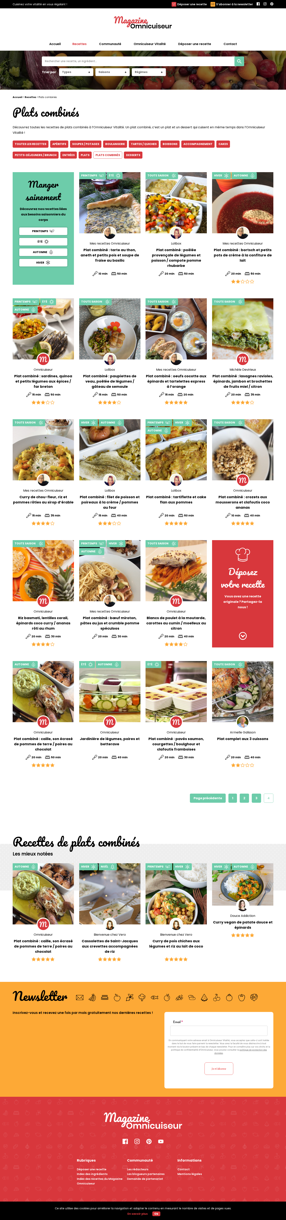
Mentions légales (189, 1174)
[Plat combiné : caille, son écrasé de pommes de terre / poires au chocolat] (43, 691)
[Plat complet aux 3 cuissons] (242, 691)
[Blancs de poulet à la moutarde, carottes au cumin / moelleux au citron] (176, 570)
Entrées (68, 155)
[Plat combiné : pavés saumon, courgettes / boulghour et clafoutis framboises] (176, 691)
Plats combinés (108, 155)
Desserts (133, 155)
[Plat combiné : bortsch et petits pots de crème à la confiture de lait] (242, 202)
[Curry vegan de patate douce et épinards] (242, 884)
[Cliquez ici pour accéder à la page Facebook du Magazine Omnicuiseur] (258, 4)
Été (40, 241)
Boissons (170, 144)
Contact (183, 1169)
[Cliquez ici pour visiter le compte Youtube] (160, 1142)
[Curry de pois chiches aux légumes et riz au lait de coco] (176, 893)
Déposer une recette (192, 4)
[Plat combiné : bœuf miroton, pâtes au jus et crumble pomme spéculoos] (109, 570)
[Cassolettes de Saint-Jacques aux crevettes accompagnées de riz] (109, 893)
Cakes (223, 144)
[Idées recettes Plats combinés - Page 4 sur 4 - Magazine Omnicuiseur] (143, 1121)
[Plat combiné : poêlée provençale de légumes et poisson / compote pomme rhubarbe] (176, 202)
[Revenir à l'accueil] (143, 22)
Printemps (40, 231)
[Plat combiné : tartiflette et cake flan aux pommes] (176, 449)
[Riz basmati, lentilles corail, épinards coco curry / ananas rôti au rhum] (43, 570)
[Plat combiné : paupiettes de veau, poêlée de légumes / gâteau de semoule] (109, 328)
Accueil (55, 44)
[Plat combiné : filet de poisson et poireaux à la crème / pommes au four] (109, 449)
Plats (85, 155)
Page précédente (208, 798)
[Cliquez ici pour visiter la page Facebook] (125, 1142)
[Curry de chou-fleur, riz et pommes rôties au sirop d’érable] (43, 449)
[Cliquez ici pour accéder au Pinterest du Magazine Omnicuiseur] (271, 4)
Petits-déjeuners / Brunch (35, 155)
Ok (156, 1214)
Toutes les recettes (30, 144)
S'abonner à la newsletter (234, 4)
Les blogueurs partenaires (146, 1174)
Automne (40, 252)
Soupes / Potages (85, 144)
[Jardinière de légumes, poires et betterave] (109, 691)
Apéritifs (59, 144)
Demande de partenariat (145, 1179)
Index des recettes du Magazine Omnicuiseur (100, 1181)
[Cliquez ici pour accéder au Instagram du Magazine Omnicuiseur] (265, 4)
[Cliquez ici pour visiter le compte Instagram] (137, 1142)
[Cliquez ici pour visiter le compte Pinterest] (149, 1142)
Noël (104, 867)
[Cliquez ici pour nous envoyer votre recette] (242, 636)
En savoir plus (137, 1214)
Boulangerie (115, 144)
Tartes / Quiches (144, 144)
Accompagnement (197, 144)
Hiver (40, 263)
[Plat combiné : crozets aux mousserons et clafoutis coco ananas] (242, 449)
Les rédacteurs (137, 1169)
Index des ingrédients (92, 1174)
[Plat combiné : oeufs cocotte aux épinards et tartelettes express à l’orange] (176, 328)
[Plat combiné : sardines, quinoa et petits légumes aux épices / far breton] (43, 328)
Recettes (30, 97)
